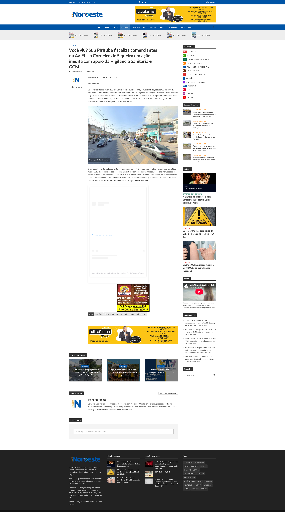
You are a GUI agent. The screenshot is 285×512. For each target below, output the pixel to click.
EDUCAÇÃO (173, 27)
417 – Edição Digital (130, 35)
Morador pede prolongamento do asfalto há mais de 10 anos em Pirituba (204, 160)
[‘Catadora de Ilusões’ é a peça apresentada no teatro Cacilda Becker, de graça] (199, 182)
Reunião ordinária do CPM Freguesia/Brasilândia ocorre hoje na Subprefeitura (161, 372)
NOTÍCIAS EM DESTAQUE (193, 481)
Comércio (98, 314)
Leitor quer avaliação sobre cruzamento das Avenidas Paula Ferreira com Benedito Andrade (204, 114)
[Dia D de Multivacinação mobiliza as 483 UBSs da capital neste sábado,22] (199, 250)
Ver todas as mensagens (168, 393)
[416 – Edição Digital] (144, 35)
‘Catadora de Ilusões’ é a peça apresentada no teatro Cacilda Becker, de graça (197, 199)
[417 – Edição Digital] (120, 35)
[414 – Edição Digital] (193, 35)
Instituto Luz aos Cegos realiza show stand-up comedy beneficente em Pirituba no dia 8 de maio (166, 465)
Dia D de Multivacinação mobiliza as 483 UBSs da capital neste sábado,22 (198, 268)
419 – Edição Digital (81, 35)
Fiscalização (109, 314)
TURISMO (195, 489)
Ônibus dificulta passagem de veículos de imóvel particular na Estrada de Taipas (204, 148)
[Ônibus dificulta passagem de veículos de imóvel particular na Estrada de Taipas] (187, 146)
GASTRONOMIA (189, 477)
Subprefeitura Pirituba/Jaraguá (135, 314)
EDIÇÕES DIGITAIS (210, 2)
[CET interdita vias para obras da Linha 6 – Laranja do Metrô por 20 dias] (199, 216)
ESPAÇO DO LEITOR (111, 27)
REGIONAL (125, 27)
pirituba (119, 314)
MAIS (190, 27)
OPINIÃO (208, 481)
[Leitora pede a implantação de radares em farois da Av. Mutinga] (187, 123)
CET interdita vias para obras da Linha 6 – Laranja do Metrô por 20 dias (198, 233)
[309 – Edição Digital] (149, 473)
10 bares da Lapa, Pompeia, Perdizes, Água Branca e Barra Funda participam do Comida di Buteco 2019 (166, 483)
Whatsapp (72, 2)
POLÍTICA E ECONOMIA (192, 485)
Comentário (90, 72)
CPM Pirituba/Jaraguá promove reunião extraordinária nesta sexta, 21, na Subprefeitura (86, 372)
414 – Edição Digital (203, 35)
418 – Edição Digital (105, 35)
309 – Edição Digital (162, 472)
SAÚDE (182, 27)
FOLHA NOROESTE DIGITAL (194, 474)
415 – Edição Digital (179, 35)
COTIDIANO (136, 27)
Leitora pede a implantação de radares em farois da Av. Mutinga (204, 126)
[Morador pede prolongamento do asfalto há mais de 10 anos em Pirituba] (187, 157)
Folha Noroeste (76, 72)
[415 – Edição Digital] (169, 35)
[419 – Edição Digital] (71, 35)
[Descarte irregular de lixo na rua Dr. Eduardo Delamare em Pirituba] (187, 134)
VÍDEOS (204, 489)
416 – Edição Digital (154, 35)
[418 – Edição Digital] (96, 35)
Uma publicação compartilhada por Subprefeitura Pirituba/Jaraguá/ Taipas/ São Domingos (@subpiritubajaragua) (131, 273)
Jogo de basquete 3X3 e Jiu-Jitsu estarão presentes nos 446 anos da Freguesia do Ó (123, 372)
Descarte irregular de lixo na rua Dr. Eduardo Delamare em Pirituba (204, 137)
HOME (98, 27)
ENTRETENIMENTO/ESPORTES (154, 27)
